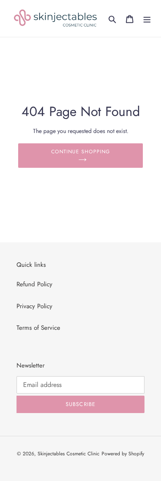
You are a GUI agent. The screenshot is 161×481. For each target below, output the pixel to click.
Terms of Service (38, 327)
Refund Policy (34, 284)
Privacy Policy (34, 306)
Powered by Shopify (123, 453)
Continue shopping (80, 151)
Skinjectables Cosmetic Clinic (68, 453)
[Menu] (147, 18)
